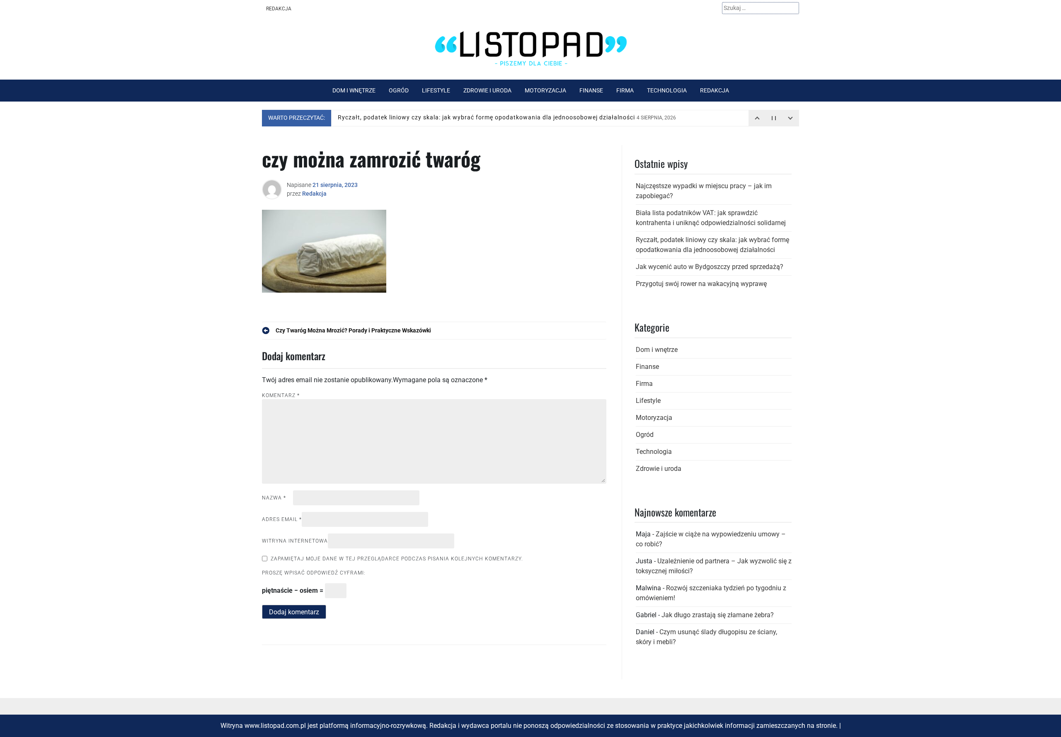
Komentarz (281, 395)
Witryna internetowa (295, 541)
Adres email (282, 519)
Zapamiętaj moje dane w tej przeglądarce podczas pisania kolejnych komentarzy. (397, 559)
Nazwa (274, 498)
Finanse (591, 90)
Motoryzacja (545, 90)
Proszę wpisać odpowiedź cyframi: (314, 573)
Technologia (667, 90)
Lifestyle (436, 90)
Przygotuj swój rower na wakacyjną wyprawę (701, 284)
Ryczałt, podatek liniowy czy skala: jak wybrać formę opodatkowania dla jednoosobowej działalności (507, 117)
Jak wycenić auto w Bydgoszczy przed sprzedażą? (709, 267)
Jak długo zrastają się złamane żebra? (717, 615)
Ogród (399, 90)
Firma (625, 90)
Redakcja (278, 9)
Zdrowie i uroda (487, 90)
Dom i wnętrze (353, 90)
